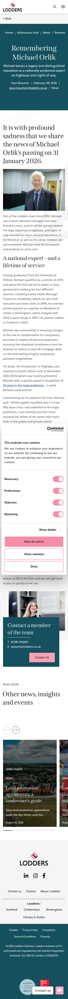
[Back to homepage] (34, 858)
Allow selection (34, 554)
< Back (7, 18)
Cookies (13, 929)
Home (9, 32)
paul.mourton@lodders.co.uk (28, 87)
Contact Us (42, 657)
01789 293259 (19, 642)
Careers (31, 891)
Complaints (48, 929)
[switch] (58, 491)
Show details (47, 529)
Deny (34, 566)
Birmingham (54, 909)
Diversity (45, 936)
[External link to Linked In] (26, 876)
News (46, 32)
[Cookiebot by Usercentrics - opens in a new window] (48, 429)
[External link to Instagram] (35, 876)
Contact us (15, 891)
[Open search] (54, 7)
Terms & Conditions (25, 936)
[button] (16, 730)
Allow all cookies (34, 541)
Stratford (11, 909)
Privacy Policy (30, 929)
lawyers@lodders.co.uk (26, 646)
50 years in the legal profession (23, 385)
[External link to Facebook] (44, 876)
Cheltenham (32, 909)
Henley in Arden (34, 917)
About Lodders (50, 891)
